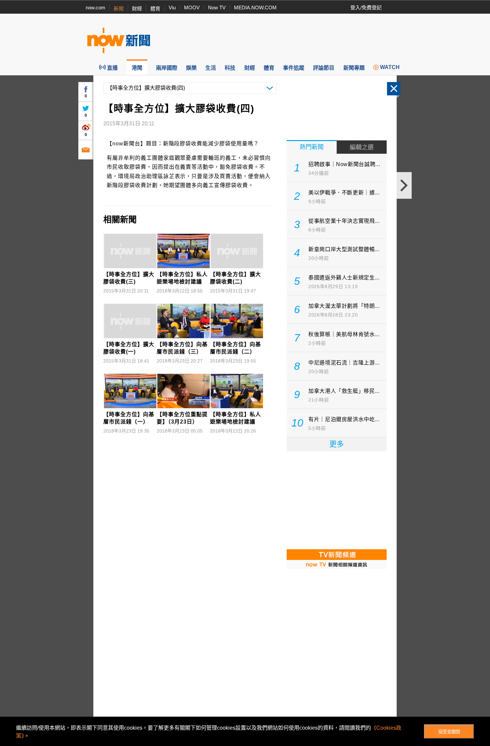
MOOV (192, 7)
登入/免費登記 (366, 7)
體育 (155, 8)
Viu (172, 7)
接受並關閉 (449, 731)
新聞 (119, 8)
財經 (137, 8)
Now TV (217, 7)
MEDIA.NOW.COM (255, 7)
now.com (95, 7)
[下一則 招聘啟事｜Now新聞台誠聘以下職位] (404, 185)
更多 (336, 444)
